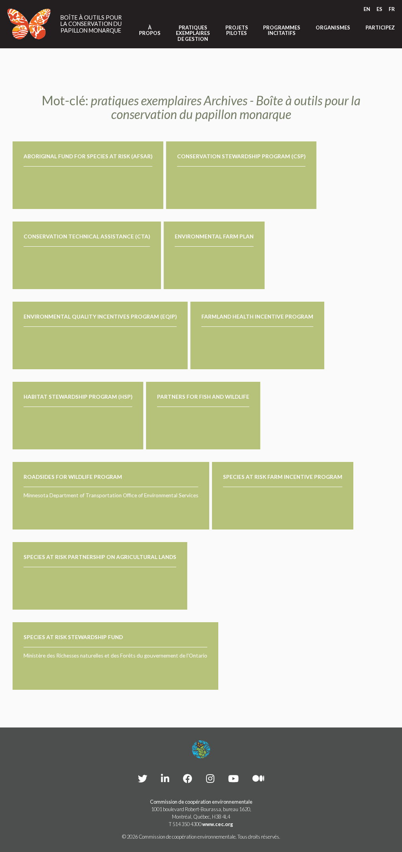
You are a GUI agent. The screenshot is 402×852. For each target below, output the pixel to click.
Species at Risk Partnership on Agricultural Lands (100, 557)
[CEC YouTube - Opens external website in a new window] (233, 778)
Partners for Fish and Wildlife (203, 397)
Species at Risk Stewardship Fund (73, 637)
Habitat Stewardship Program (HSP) (78, 397)
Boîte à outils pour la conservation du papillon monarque (91, 24)
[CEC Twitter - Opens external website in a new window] (142, 778)
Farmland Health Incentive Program (257, 316)
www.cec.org (217, 824)
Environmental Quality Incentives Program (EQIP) (100, 316)
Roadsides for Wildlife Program (73, 477)
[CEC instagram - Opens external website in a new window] (210, 778)
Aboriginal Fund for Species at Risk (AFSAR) (88, 156)
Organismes (333, 27)
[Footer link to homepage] (201, 749)
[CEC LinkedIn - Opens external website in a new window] (165, 778)
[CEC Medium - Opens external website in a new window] (258, 778)
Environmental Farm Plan (214, 236)
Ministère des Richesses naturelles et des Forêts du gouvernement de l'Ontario (115, 655)
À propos (150, 30)
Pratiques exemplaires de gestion (193, 33)
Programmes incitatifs (281, 30)
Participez (380, 27)
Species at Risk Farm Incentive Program (282, 477)
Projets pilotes (236, 30)
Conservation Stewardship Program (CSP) (241, 156)
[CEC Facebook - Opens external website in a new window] (188, 778)
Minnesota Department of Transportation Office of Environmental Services (111, 495)
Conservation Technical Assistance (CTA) (87, 236)
